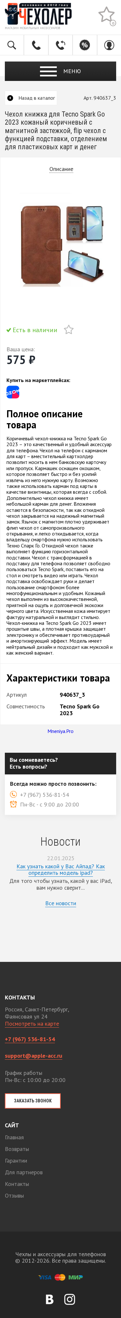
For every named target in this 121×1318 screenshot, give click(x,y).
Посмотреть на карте (32, 1023)
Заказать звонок (33, 1100)
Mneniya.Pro (60, 731)
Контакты (17, 1184)
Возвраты (17, 1149)
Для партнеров (24, 1172)
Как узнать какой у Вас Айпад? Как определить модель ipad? (60, 869)
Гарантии (16, 1160)
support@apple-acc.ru (33, 1055)
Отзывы (14, 1195)
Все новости (60, 903)
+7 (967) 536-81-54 (30, 1039)
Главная (14, 1137)
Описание (61, 169)
